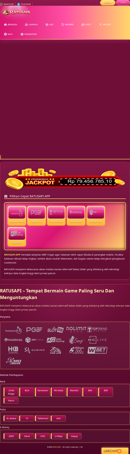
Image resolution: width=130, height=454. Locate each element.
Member (69, 24)
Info (10, 34)
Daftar (107, 2)
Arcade (106, 24)
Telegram (25, 4)
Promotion (30, 34)
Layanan (33, 24)
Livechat (110, 451)
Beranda (12, 24)
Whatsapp (8, 4)
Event (88, 24)
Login (123, 2)
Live (51, 24)
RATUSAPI (57, 447)
